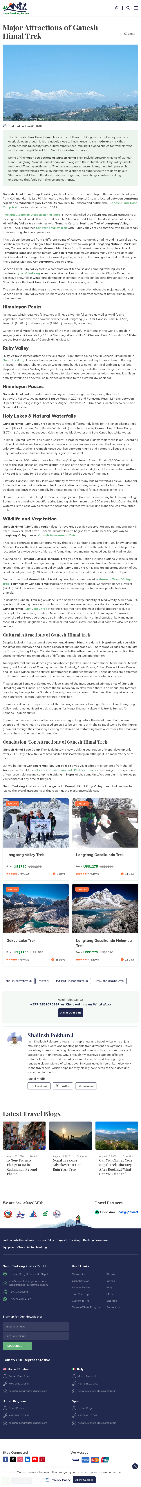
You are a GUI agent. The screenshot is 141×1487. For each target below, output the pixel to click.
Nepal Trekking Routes (109, 981)
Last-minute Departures (18, 1240)
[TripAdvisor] (105, 1212)
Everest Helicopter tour (72, 981)
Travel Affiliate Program (86, 1307)
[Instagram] (20, 1459)
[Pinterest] (42, 1459)
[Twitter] (13, 1459)
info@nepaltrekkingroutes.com (27, 1281)
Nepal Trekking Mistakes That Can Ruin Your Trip (67, 1165)
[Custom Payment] (93, 1460)
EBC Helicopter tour (19, 981)
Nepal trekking (13, 360)
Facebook (41, 1086)
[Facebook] (5, 1459)
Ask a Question (70, 1012)
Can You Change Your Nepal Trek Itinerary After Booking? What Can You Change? (115, 1167)
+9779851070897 (19, 1383)
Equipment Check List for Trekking (25, 1247)
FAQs (109, 1294)
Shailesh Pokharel (51, 1035)
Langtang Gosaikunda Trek (100, 854)
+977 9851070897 (44, 1004)
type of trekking (28, 273)
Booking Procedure (95, 1240)
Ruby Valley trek (35, 608)
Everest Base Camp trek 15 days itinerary (67, 770)
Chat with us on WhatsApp (88, 1004)
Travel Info (78, 1274)
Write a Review (81, 1287)
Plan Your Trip (80, 1294)
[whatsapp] (119, 8)
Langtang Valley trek (51, 228)
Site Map (111, 1300)
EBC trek (44, 981)
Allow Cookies (84, 1479)
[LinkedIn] (27, 1459)
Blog (109, 1287)
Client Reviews (80, 1281)
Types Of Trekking (68, 1240)
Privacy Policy (45, 1240)
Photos (110, 1274)
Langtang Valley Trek (25, 854)
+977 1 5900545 (19, 1291)
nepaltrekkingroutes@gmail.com (28, 1284)
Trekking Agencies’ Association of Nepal (32, 214)
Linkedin (88, 1086)
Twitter (65, 1086)
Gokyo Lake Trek (21, 940)
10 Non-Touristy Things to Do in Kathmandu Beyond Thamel (21, 1167)
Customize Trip (81, 1300)
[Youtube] (35, 1459)
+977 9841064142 (20, 1299)
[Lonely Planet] (128, 1212)
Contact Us (113, 1307)
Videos (110, 1281)
